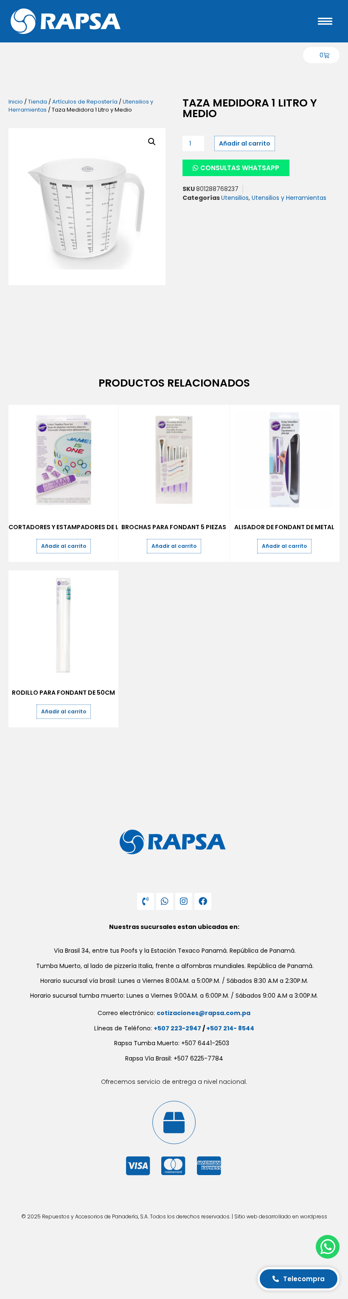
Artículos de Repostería (85, 102)
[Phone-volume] (145, 901)
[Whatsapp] (164, 901)
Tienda (37, 102)
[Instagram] (183, 901)
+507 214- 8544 (230, 1028)
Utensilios (235, 198)
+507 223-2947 (177, 1028)
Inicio (15, 102)
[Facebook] (202, 901)
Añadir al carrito (244, 143)
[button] (152, 141)
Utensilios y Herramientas (289, 198)
